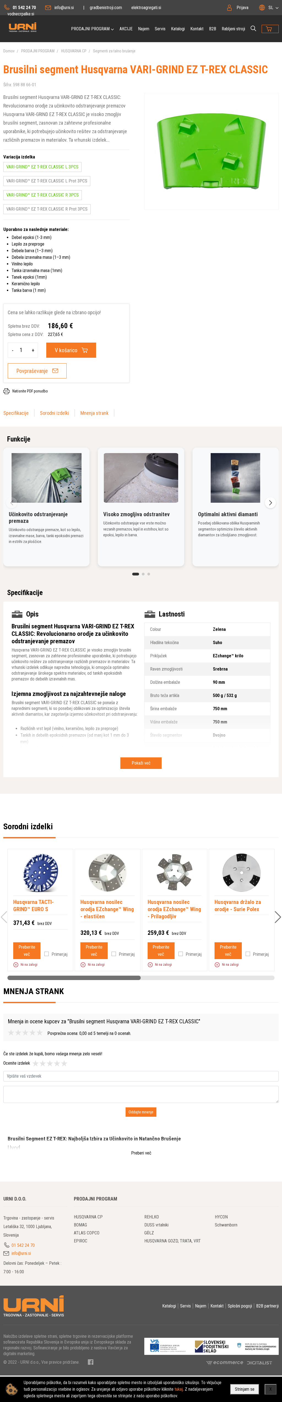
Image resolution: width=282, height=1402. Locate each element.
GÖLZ (149, 1233)
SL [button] (271, 7)
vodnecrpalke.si (20, 14)
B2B (212, 28)
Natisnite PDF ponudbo (30, 391)
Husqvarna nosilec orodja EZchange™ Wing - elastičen (107, 909)
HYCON (221, 1217)
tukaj (179, 1389)
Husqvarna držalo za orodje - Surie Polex (238, 906)
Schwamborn (226, 1225)
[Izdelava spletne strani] (259, 1362)
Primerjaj (59, 954)
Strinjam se (244, 1389)
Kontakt (197, 28)
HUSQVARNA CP (73, 51)
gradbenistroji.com (106, 7)
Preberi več (141, 1153)
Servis (160, 28)
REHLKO (151, 1217)
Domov (9, 51)
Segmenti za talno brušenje (114, 51)
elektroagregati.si (146, 7)
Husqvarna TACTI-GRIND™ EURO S (33, 906)
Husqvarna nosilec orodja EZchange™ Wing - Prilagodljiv (174, 909)
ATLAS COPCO (86, 1233)
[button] (135, 574)
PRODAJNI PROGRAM (90, 28)
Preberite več (26, 950)
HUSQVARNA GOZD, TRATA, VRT (172, 1241)
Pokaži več (141, 763)
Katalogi (178, 28)
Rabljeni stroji (233, 28)
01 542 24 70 (24, 7)
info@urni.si (64, 7)
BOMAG (80, 1225)
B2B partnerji (267, 1306)
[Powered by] (226, 1362)
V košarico (66, 350)
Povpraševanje (32, 371)
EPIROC (80, 1241)
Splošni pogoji (240, 1306)
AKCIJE (126, 28)
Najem (143, 28)
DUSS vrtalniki (156, 1225)
